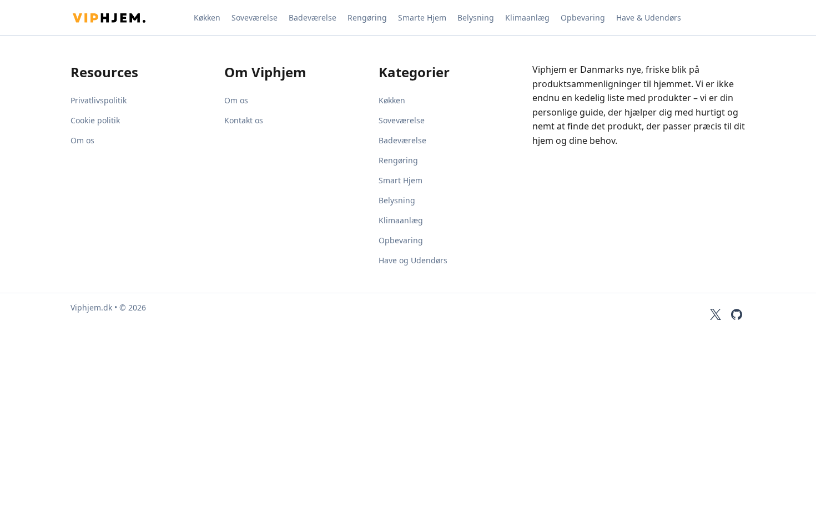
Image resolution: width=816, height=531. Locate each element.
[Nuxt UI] (126, 17)
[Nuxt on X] (715, 314)
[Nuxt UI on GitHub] (737, 314)
